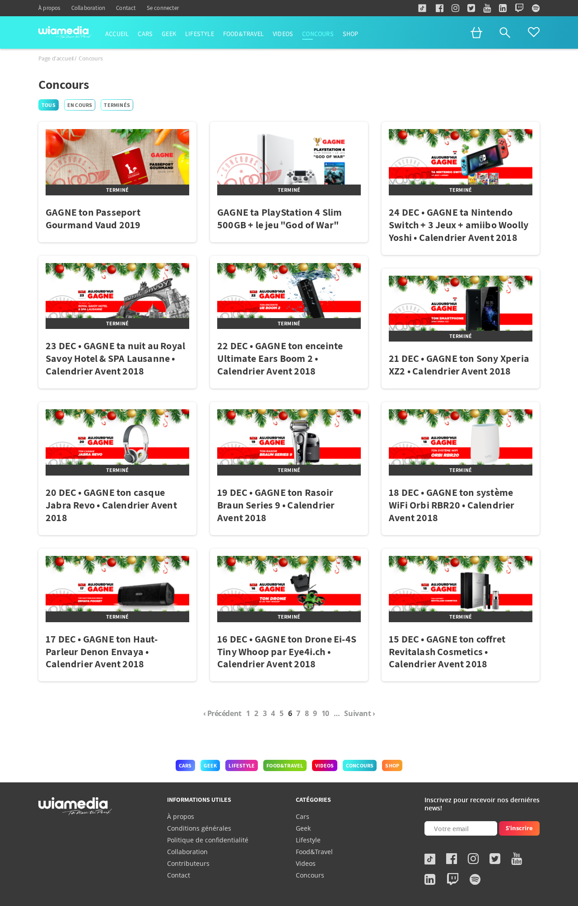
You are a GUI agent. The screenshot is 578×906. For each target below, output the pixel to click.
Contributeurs (188, 863)
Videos (283, 34)
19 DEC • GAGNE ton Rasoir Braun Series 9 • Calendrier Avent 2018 (276, 505)
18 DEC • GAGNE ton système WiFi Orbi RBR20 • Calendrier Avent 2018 (452, 505)
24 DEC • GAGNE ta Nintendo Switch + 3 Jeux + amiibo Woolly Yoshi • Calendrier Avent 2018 (458, 225)
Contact (125, 8)
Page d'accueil (56, 58)
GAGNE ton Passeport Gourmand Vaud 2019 (93, 218)
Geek (169, 34)
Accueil (117, 34)
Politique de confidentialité (207, 840)
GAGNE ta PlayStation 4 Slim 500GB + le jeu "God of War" (279, 218)
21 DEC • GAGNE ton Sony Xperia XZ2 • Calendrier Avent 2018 (459, 364)
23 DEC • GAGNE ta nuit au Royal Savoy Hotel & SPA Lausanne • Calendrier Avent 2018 (115, 358)
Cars (145, 34)
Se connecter (163, 8)
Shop (351, 34)
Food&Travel (243, 34)
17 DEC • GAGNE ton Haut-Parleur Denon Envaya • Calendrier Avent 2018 (102, 651)
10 (325, 713)
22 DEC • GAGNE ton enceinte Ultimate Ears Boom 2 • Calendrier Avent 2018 (280, 358)
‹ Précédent (222, 713)
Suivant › (359, 713)
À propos (49, 8)
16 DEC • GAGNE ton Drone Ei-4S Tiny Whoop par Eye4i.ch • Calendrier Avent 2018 (286, 651)
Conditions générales (199, 828)
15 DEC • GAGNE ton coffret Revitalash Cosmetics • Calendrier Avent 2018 (447, 651)
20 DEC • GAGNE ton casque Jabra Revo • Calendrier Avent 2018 (111, 505)
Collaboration (88, 8)
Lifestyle (199, 34)
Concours (318, 34)
